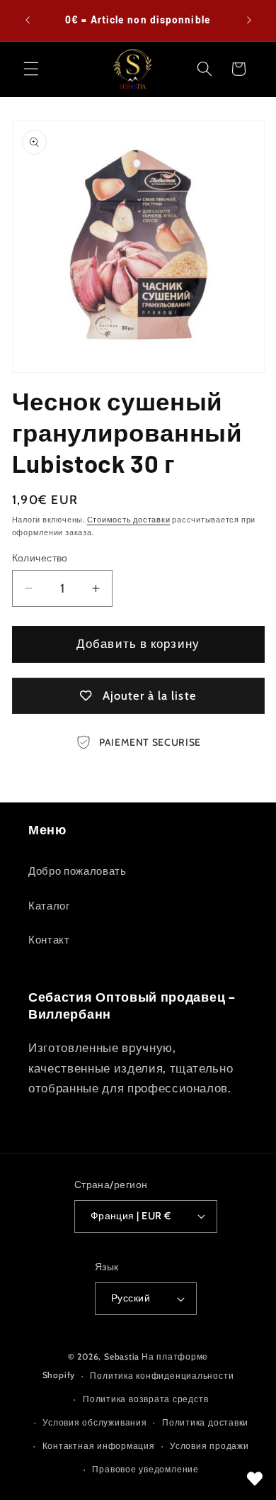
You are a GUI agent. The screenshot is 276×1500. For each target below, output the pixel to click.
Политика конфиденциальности (162, 1375)
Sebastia (121, 1356)
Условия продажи (209, 1445)
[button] (31, 69)
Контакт (49, 939)
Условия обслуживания (94, 1422)
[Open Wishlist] (255, 1479)
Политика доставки (205, 1422)
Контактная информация (98, 1445)
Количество (40, 558)
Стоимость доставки (129, 520)
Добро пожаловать (77, 871)
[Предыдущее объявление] (27, 20)
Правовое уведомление (145, 1469)
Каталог (49, 905)
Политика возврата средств (145, 1399)
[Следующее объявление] (249, 20)
